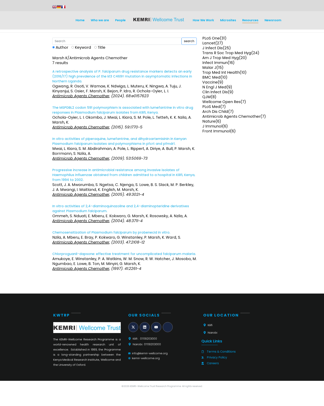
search (189, 41)
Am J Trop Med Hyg (220, 57)
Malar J (209, 67)
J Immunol (212, 126)
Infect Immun (215, 62)
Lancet (208, 43)
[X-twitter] (133, 327)
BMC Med (211, 77)
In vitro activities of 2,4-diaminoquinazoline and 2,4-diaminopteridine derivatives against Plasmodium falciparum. (120, 208)
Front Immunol (216, 131)
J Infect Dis (212, 48)
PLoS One (211, 38)
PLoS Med (211, 106)
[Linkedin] (145, 327)
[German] (59, 6)
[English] (54, 6)
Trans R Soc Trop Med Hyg (226, 52)
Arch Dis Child (215, 111)
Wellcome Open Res (221, 101)
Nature (208, 121)
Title (101, 47)
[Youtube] (156, 327)
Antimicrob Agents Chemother (231, 116)
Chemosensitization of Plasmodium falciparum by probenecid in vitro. (111, 232)
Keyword (83, 47)
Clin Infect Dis (215, 92)
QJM (206, 96)
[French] (63, 6)
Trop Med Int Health (221, 72)
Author (62, 47)
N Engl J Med (214, 87)
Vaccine (210, 82)
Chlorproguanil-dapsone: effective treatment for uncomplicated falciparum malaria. (124, 254)
